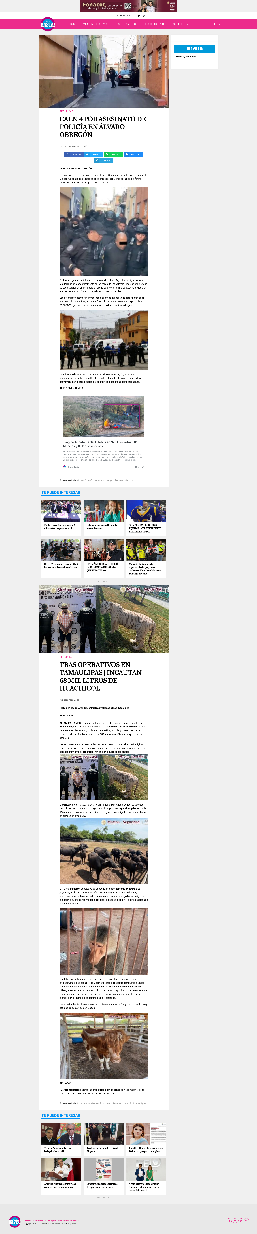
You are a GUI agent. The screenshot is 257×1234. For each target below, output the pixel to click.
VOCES (106, 24)
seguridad (124, 480)
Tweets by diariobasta (185, 56)
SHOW (117, 24)
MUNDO (164, 24)
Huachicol (129, 1103)
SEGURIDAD (151, 24)
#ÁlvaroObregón (85, 480)
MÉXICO (95, 24)
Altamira (81, 1103)
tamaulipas (140, 1103)
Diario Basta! (29, 1221)
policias (114, 480)
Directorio (39, 1221)
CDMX (72, 24)
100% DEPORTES (132, 24)
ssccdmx (135, 480)
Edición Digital (50, 1221)
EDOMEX (83, 24)
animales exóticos (95, 1103)
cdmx (106, 480)
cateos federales (114, 1103)
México (66, 1221)
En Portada (74, 1221)
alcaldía (98, 480)
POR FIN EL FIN (180, 24)
